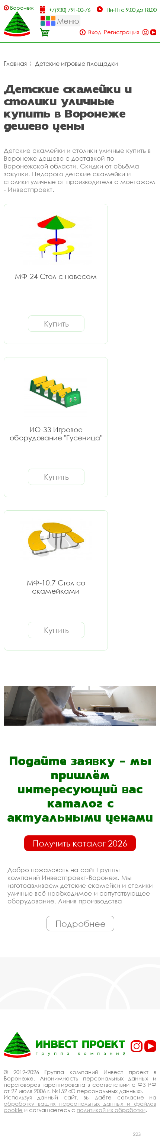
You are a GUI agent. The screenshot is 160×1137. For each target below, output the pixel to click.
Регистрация (121, 32)
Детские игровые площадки (76, 63)
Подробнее (80, 923)
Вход (94, 32)
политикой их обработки (111, 1110)
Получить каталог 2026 (80, 843)
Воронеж (21, 7)
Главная (15, 63)
